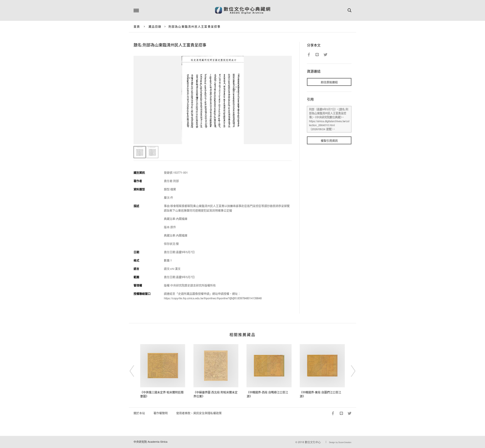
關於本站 (139, 413)
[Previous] (135, 371)
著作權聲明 (160, 413)
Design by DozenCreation (340, 442)
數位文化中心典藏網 (242, 10)
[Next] (349, 371)
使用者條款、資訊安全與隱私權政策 (199, 413)
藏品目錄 (155, 26)
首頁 (137, 26)
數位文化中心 (313, 442)
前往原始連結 (329, 82)
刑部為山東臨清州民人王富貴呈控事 (194, 26)
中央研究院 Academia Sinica (150, 441)
